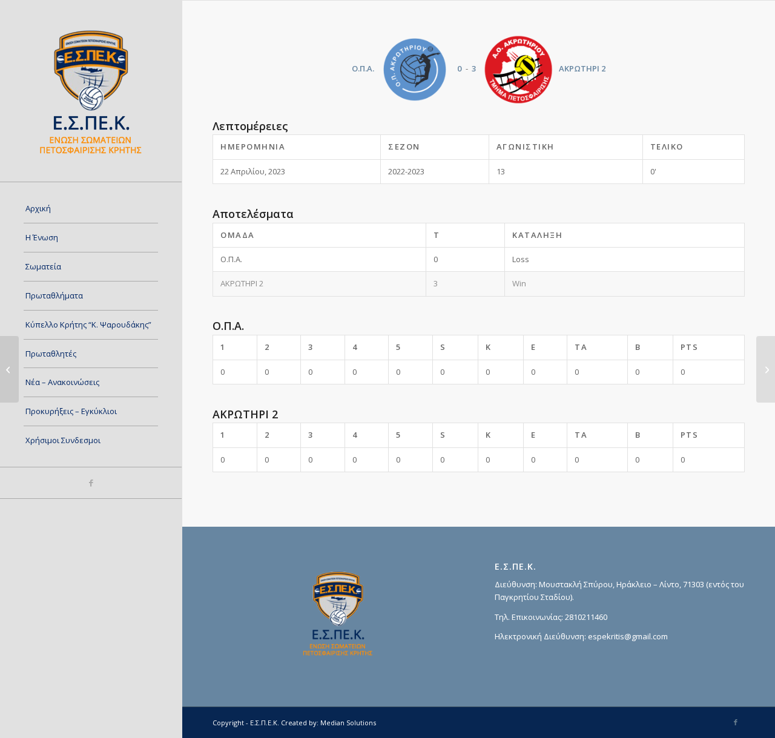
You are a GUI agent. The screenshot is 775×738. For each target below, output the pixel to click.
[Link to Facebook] (91, 482)
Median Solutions (348, 722)
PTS (690, 346)
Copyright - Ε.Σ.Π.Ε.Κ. (246, 722)
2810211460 (586, 616)
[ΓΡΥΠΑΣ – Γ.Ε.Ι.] (9, 369)
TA (581, 346)
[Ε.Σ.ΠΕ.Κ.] (90, 90)
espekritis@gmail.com (628, 636)
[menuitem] (91, 208)
